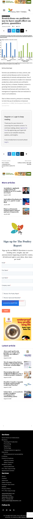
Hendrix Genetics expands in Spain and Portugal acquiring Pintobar (13, 383)
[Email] (22, 31)
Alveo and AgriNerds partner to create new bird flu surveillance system (12, 353)
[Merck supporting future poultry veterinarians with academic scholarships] (27, 364)
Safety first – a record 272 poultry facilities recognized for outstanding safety (13, 394)
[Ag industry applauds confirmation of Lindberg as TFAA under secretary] (26, 190)
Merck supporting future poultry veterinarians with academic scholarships (13, 363)
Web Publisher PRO (23, 517)
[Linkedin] (18, 31)
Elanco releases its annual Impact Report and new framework (12, 210)
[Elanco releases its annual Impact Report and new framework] (26, 211)
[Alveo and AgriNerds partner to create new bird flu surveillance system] (27, 353)
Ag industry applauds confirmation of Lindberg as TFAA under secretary (13, 190)
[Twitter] (13, 31)
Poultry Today (6, 16)
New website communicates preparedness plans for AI (8, 165)
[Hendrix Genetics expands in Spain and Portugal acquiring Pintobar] (27, 384)
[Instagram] (6, 510)
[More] (26, 31)
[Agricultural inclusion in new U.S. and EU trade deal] (26, 201)
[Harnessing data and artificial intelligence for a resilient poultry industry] (27, 374)
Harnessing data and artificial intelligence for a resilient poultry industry (13, 373)
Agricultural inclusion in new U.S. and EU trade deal (13, 200)
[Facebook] (9, 31)
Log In (6, 142)
